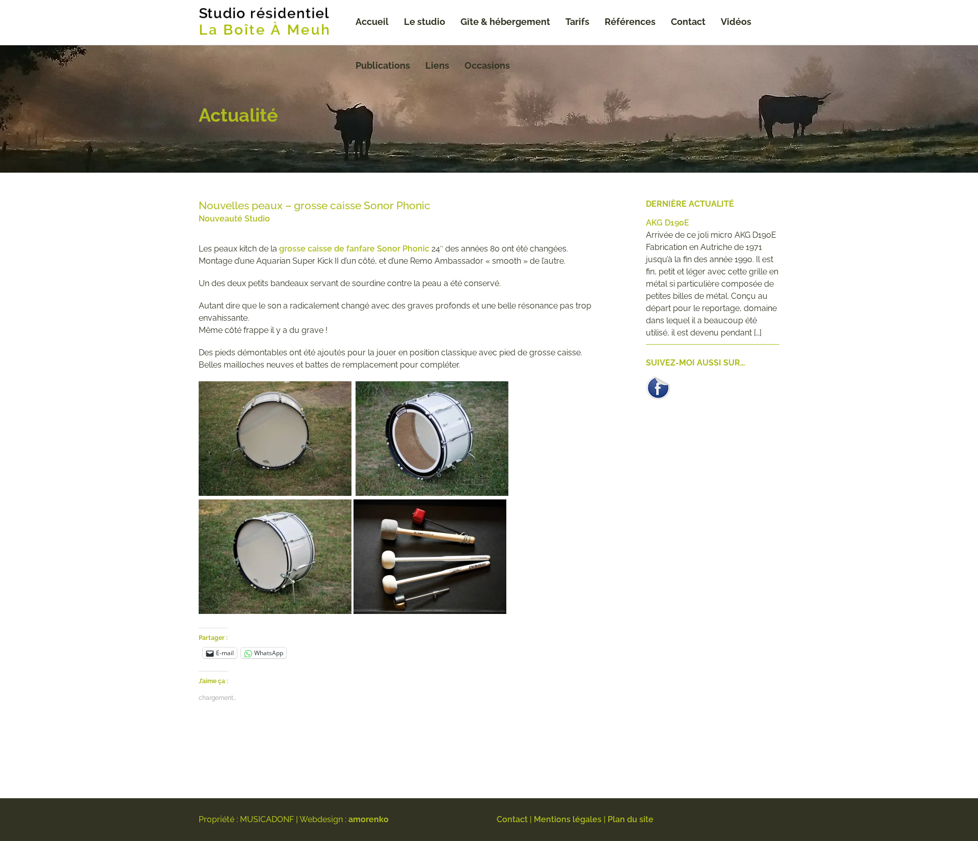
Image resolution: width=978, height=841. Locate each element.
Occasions (487, 65)
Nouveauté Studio (234, 218)
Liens (437, 65)
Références (630, 21)
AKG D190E (667, 223)
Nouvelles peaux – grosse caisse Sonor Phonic (314, 205)
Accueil (372, 21)
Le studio (424, 21)
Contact (688, 21)
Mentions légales (568, 819)
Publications (383, 65)
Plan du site (631, 819)
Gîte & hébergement (505, 21)
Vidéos (736, 21)
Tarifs (577, 21)
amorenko (368, 819)
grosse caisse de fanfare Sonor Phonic (354, 249)
